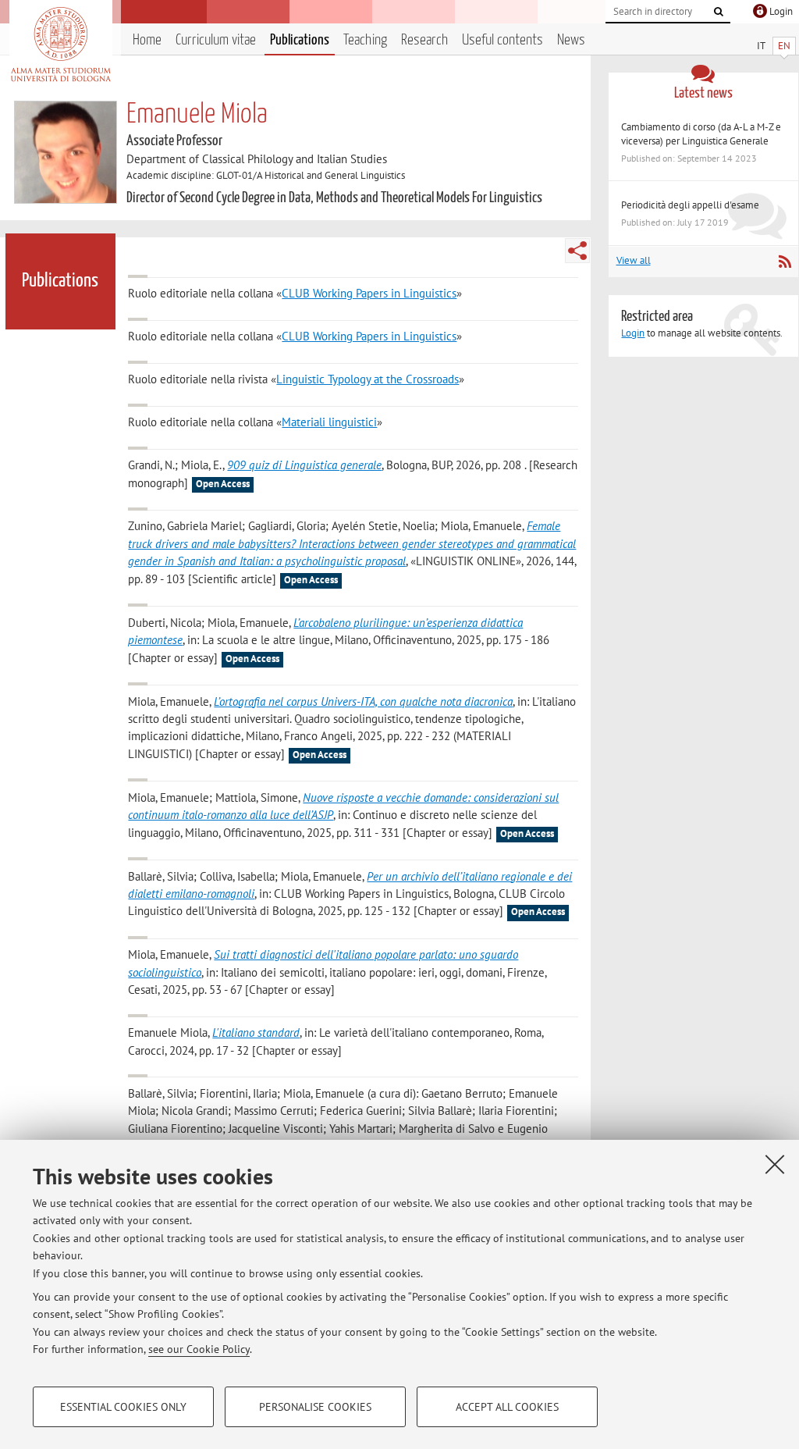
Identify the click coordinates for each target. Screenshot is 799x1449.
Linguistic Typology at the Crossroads (367, 379)
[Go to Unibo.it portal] (60, 44)
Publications (299, 40)
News (571, 40)
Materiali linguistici (329, 422)
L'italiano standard (256, 1032)
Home (147, 40)
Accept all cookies (507, 1407)
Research (424, 40)
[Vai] (718, 11)
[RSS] (784, 261)
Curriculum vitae (216, 40)
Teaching (365, 40)
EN (784, 45)
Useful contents (502, 40)
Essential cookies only (123, 1407)
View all (633, 260)
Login (633, 333)
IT (761, 45)
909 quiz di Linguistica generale (304, 464)
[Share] (577, 250)
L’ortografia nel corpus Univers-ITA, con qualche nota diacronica (363, 701)
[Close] (774, 1164)
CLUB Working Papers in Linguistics (369, 293)
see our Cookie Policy (199, 1349)
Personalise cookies (315, 1407)
